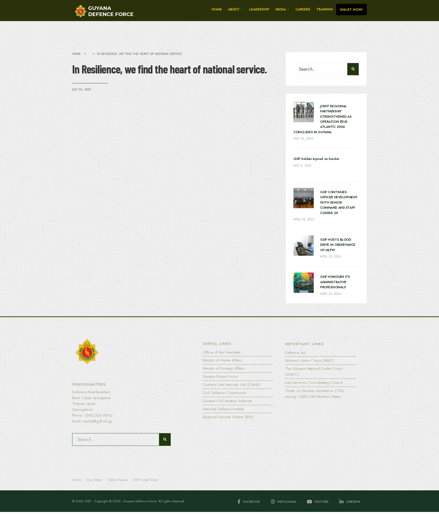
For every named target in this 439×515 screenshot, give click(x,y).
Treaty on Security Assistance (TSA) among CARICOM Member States (314, 393)
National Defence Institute (223, 409)
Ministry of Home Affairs (222, 360)
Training (324, 9)
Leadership (259, 9)
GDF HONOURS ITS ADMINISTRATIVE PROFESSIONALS (335, 282)
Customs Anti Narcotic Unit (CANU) (231, 384)
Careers (302, 9)
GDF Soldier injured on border (316, 158)
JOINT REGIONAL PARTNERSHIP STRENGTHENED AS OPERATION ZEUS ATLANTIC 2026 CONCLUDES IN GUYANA (322, 119)
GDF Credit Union (145, 479)
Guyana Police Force (220, 376)
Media (280, 9)
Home (217, 9)
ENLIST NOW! (351, 9)
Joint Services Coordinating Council (314, 382)
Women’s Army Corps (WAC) (309, 360)
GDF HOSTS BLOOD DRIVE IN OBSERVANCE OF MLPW (337, 244)
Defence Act (295, 352)
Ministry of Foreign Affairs (224, 368)
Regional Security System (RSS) (228, 417)
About (234, 9)
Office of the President (221, 352)
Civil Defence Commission (224, 393)
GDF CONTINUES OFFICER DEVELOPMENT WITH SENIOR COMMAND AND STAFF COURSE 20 (339, 202)
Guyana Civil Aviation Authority (227, 401)
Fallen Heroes (117, 479)
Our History (94, 479)
